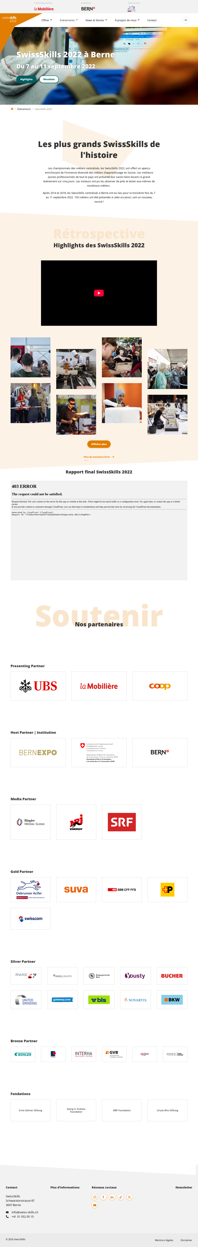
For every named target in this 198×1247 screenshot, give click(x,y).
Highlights (26, 79)
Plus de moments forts (97, 457)
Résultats (49, 79)
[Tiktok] (121, 1197)
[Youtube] (95, 1205)
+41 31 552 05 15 (22, 1217)
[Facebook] (103, 1197)
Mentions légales (164, 1240)
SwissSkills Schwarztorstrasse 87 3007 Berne (20, 1200)
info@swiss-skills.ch (25, 1212)
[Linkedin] (112, 1197)
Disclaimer (186, 1240)
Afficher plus (99, 444)
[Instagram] (95, 1197)
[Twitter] (129, 1197)
